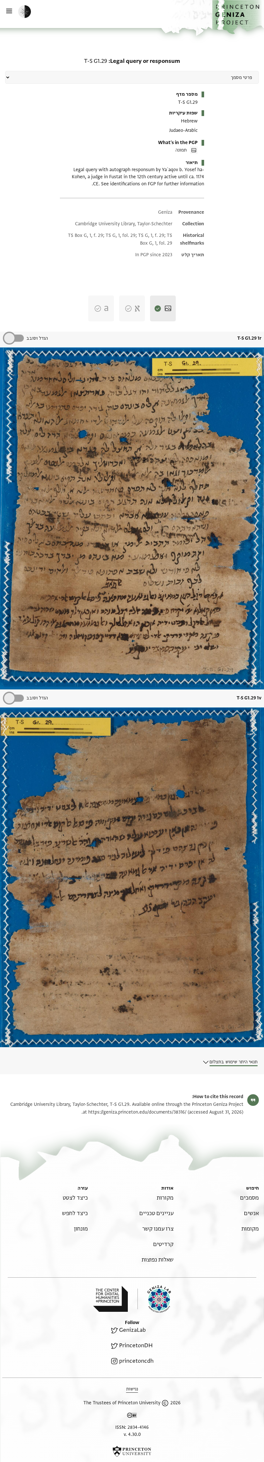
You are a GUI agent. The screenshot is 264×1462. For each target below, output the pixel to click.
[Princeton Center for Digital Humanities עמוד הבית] (110, 1299)
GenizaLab (132, 1330)
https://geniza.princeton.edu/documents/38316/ (137, 1112)
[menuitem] (249, 1198)
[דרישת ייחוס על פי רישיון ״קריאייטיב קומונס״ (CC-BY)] (132, 1416)
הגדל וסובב (37, 338)
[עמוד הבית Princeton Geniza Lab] (154, 1299)
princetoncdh (136, 1361)
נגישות (132, 1389)
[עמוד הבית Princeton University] (132, 1451)
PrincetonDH (136, 1345)
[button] (238, 17)
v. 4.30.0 (132, 1434)
